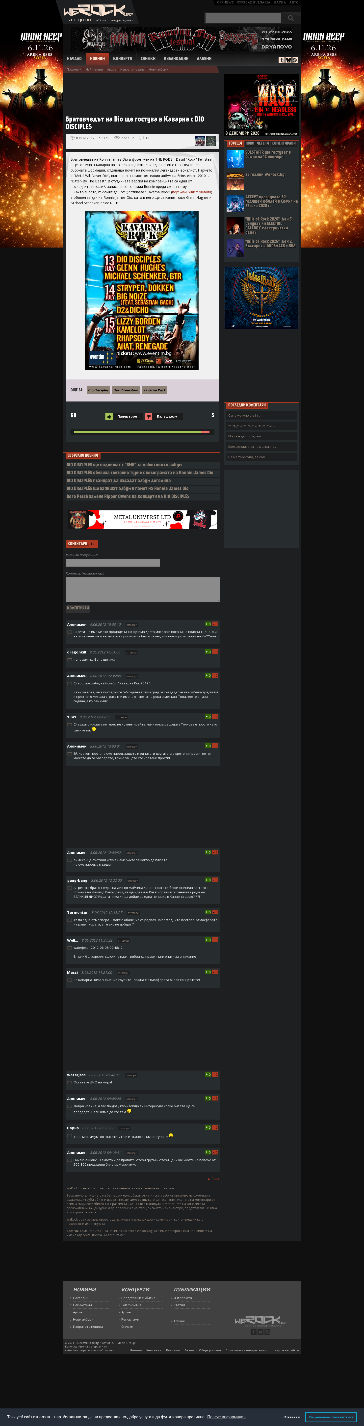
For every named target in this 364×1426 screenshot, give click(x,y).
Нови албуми (158, 69)
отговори (132, 624)
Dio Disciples (98, 390)
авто (293, 2)
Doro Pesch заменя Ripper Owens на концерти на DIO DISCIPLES (128, 497)
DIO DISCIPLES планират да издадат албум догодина (119, 481)
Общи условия (210, 1350)
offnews (225, 2)
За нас (189, 1350)
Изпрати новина (132, 69)
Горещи (235, 144)
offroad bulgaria (253, 2)
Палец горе (127, 416)
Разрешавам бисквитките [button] (331, 1417)
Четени (263, 144)
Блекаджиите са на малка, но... (252, 446)
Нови (250, 144)
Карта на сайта (287, 1350)
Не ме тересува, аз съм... (247, 457)
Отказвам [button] (292, 1417)
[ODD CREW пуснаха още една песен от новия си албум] (211, 141)
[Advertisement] (140, 92)
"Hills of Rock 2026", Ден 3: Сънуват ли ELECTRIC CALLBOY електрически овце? (269, 226)
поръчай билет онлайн (191, 192)
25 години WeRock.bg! (265, 175)
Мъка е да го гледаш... (245, 436)
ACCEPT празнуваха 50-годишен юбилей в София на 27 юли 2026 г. (271, 201)
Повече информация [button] (226, 1417)
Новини (97, 59)
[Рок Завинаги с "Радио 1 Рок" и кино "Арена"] (200, 141)
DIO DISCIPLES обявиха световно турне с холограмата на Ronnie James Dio (140, 473)
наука (280, 2)
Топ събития (131, 1305)
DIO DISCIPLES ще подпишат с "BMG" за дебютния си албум (124, 465)
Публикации (176, 59)
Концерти (122, 59)
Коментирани (284, 144)
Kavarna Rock (154, 390)
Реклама (173, 1350)
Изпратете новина (88, 1326)
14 (147, 137)
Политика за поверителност (248, 1350)
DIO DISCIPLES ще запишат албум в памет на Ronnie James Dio (128, 489)
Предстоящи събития (138, 1298)
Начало (74, 59)
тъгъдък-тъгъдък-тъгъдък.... (252, 426)
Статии (179, 1305)
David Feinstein (125, 390)
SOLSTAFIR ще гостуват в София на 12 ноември (268, 154)
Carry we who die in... (244, 415)
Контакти (153, 1350)
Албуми (204, 59)
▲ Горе (213, 1178)
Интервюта (183, 1298)
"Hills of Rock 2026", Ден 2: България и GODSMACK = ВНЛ (270, 244)
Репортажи (130, 1319)
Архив (111, 69)
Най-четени (94, 69)
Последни (74, 69)
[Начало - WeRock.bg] (97, 23)
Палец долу (167, 416)
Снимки (148, 59)
